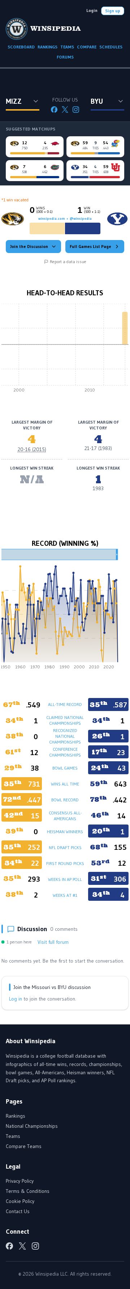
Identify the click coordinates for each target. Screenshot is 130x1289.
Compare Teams (24, 1146)
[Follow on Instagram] (76, 109)
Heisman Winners (65, 831)
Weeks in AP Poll (65, 879)
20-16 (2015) (32, 449)
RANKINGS (47, 47)
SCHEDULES (110, 47)
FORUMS (65, 57)
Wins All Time (65, 784)
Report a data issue (68, 261)
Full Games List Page (90, 246)
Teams (13, 1136)
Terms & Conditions (27, 1191)
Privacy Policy (20, 1181)
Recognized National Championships (65, 736)
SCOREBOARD (21, 47)
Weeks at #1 (65, 895)
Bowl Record (65, 799)
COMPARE (86, 47)
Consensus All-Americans (65, 815)
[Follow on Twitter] (65, 109)
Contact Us (18, 1211)
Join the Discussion (29, 246)
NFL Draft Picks (65, 847)
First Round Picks (65, 863)
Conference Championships (65, 752)
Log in (15, 998)
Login (92, 10)
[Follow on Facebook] (54, 109)
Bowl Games (65, 768)
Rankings (15, 1116)
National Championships (32, 1126)
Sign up (112, 10)
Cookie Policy (20, 1201)
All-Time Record (65, 704)
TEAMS (67, 47)
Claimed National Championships (65, 720)
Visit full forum (53, 942)
